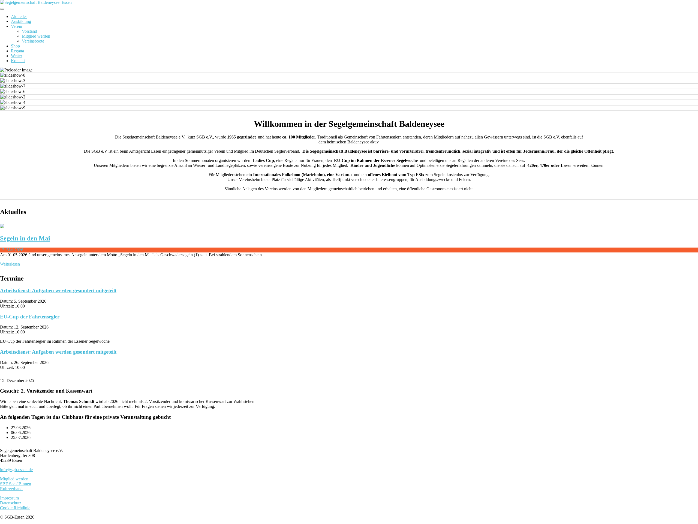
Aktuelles (19, 16)
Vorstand (29, 31)
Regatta (17, 51)
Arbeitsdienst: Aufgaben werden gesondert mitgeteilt (58, 290)
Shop (15, 46)
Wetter (16, 55)
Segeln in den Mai (25, 238)
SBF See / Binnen (15, 483)
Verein (16, 26)
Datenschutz (10, 503)
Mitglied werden (36, 36)
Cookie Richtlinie (15, 507)
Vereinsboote (33, 41)
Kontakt (18, 60)
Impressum (9, 498)
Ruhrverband (11, 488)
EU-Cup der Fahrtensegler (29, 317)
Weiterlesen (10, 264)
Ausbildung (21, 21)
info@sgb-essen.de (16, 469)
